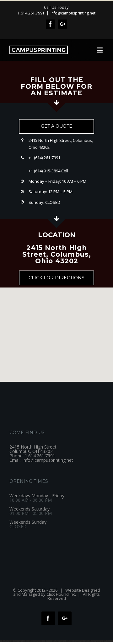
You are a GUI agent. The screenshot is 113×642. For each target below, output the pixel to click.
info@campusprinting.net (73, 13)
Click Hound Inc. (61, 594)
